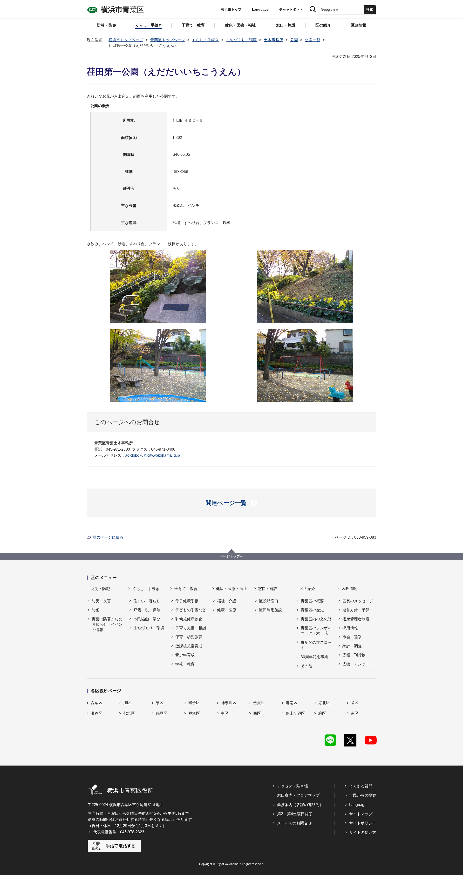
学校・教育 (185, 664)
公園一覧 (312, 40)
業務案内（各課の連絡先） (300, 805)
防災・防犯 (100, 589)
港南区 (291, 703)
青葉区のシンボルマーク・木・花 (316, 630)
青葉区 (96, 703)
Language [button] (260, 9)
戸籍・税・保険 (146, 610)
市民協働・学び (146, 619)
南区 (355, 713)
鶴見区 (161, 713)
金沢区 (259, 703)
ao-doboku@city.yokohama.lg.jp (152, 455)
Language (358, 805)
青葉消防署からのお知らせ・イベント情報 (107, 624)
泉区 (159, 703)
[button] (232, 503)
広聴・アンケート (357, 664)
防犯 (95, 610)
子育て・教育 (185, 589)
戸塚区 (194, 713)
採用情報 (350, 628)
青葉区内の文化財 (316, 619)
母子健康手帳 (186, 601)
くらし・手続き (205, 40)
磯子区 (194, 703)
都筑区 (129, 713)
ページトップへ (231, 556)
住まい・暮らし (146, 601)
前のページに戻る (108, 537)
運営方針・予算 (355, 610)
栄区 (355, 703)
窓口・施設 (267, 589)
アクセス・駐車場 (292, 786)
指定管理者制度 (355, 619)
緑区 (322, 713)
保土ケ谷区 (295, 713)
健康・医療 (226, 610)
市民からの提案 (362, 795)
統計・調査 (352, 646)
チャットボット (291, 9)
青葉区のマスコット (316, 645)
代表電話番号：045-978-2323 (118, 832)
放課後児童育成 (188, 646)
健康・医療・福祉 (231, 589)
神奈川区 (228, 703)
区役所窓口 (268, 601)
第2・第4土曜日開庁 (294, 814)
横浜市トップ (231, 9)
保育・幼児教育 (188, 637)
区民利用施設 (270, 610)
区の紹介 (307, 589)
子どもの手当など (190, 610)
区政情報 (349, 589)
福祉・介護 (226, 601)
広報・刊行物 (354, 655)
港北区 (324, 703)
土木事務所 (273, 40)
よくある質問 (360, 786)
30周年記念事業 (314, 657)
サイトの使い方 (362, 832)
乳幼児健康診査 (188, 619)
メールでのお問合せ (294, 823)
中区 (225, 713)
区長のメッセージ (357, 601)
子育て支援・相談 (190, 628)
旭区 (127, 703)
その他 (306, 666)
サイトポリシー (362, 823)
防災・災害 (101, 601)
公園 (294, 40)
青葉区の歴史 (312, 610)
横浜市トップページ (126, 40)
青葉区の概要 (312, 601)
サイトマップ (360, 814)
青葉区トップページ (167, 40)
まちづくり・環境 (241, 40)
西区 (257, 713)
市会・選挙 (352, 637)
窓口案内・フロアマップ (298, 795)
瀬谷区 (96, 713)
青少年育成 (185, 655)
